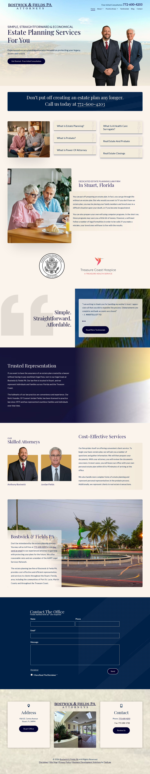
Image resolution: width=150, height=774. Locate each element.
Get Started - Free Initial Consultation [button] (26, 61)
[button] (148, 759)
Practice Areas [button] (111, 9)
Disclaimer (35, 670)
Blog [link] (132, 9)
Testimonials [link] (124, 9)
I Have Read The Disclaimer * (45, 675)
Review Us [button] (121, 730)
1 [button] (82, 321)
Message (34, 642)
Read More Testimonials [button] (95, 330)
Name (33, 619)
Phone (78, 619)
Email (33, 630)
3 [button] (85, 321)
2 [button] (83, 321)
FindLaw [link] (107, 762)
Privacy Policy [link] (65, 762)
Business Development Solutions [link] (86, 762)
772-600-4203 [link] (132, 4)
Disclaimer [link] (43, 762)
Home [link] (93, 9)
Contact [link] (139, 9)
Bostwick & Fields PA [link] (69, 759)
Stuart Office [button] (28, 729)
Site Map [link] (53, 762)
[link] (30, 6)
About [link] (99, 9)
